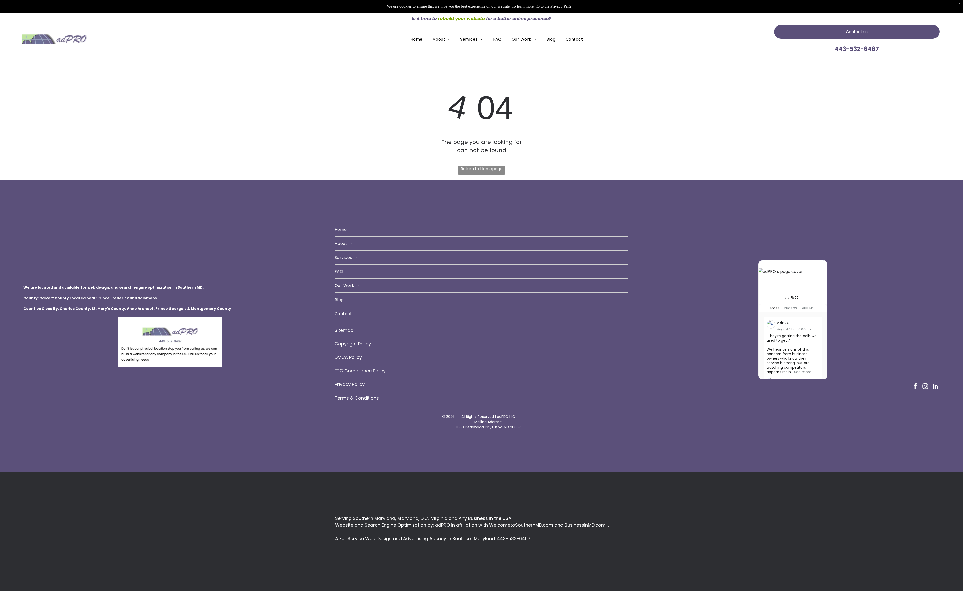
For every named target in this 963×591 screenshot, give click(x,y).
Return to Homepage (481, 169)
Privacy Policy (350, 384)
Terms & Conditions (357, 398)
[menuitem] (416, 39)
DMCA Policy (348, 357)
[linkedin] (935, 387)
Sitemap (344, 330)
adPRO (790, 297)
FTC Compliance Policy (360, 371)
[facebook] (915, 387)
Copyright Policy (353, 344)
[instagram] (925, 387)
